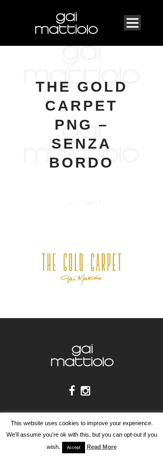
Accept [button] (73, 447)
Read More (102, 446)
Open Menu (132, 22)
